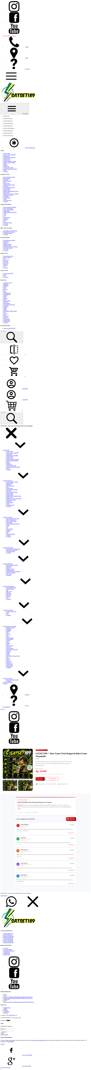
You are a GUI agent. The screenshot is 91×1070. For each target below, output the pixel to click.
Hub (4, 258)
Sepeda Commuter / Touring (9, 161)
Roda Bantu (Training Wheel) (10, 311)
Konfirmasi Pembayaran (8, 950)
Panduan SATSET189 (8, 942)
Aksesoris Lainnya (7, 200)
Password (3, 1029)
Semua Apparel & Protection (9, 207)
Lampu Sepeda (6, 188)
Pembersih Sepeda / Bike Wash (10, 246)
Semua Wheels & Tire (8, 256)
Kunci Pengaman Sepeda (9, 187)
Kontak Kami (6, 953)
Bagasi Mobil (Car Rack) (9, 232)
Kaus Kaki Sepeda (7, 222)
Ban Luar (5, 263)
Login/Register (6, 707)
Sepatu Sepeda (6, 217)
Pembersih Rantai (7, 245)
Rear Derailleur (6, 300)
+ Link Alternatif (52, 778)
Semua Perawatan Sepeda (9, 240)
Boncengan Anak (7, 181)
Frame (4, 274)
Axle (4, 266)
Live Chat (5, 948)
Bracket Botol (6, 183)
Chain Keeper (6, 321)
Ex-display (5, 171)
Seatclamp (5, 306)
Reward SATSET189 (8, 940)
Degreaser (5, 242)
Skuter (4, 170)
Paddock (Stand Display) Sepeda (10, 191)
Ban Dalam (6, 262)
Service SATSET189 (8, 941)
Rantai (4, 315)
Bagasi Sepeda (6, 178)
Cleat (4, 215)
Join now (3, 1044)
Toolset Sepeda (6, 197)
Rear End (5, 302)
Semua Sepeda (6, 153)
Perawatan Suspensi (7, 248)
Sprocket (5, 298)
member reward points (10, 1040)
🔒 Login (40, 778)
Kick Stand (5, 186)
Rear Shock (6, 316)
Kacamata (5, 218)
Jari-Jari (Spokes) (7, 257)
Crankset (5, 295)
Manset (5, 220)
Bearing (5, 309)
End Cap (5, 313)
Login (2, 1033)
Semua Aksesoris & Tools (9, 177)
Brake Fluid (6, 241)
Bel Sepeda (6, 179)
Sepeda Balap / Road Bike (9, 157)
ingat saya (4, 1031)
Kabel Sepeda (6, 318)
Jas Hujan (5, 224)
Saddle (4, 308)
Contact (27, 47)
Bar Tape (5, 289)
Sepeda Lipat (6, 156)
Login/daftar (25, 399)
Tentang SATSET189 (8, 933)
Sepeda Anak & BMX (8, 167)
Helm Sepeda (6, 211)
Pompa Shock (6, 192)
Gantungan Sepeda (7, 233)
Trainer (5, 199)
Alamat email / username (6, 1026)
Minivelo (5, 165)
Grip (4, 290)
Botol (4, 182)
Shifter (4, 291)
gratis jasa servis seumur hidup (38, 1040)
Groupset (5, 317)
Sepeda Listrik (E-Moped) (9, 162)
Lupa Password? (4, 1034)
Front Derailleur (7, 293)
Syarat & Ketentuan (7, 949)
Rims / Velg (6, 260)
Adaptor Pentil (6, 320)
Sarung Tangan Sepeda (8, 209)
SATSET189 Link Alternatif (9, 36)
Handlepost (6, 285)
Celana (5, 213)
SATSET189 (19, 805)
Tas (4, 216)
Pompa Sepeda (6, 190)
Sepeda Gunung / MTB (8, 154)
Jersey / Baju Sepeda (8, 208)
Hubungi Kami (6, 954)
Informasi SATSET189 (8, 936)
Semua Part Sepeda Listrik (9, 328)
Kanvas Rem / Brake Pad (9, 304)
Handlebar (5, 284)
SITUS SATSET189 (8, 682)
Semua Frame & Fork (8, 273)
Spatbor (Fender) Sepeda (9, 184)
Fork (4, 276)
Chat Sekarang (4, 895)
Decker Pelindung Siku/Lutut (10, 212)
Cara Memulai (6, 952)
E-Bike (5, 163)
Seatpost (5, 307)
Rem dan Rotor (6, 303)
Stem (4, 288)
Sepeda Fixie (6, 166)
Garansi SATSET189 (8, 938)
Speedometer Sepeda (8, 195)
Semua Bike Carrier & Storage (10, 230)
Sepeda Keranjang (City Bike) (10, 169)
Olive (4, 312)
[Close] (11, 438)
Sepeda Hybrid (6, 158)
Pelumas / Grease (7, 244)
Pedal (4, 297)
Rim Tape (5, 261)
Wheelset (5, 265)
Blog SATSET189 (7, 934)
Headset (5, 286)
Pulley (4, 299)
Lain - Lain (5, 249)
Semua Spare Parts (7, 282)
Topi (4, 221)
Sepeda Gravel (6, 160)
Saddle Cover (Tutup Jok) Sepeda (11, 193)
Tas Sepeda (6, 196)
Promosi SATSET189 (8, 937)
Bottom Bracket (7, 294)
